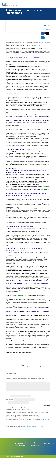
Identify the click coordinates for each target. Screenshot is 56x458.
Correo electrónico (9, 399)
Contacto (12, 5)
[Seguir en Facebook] (43, 33)
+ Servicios (38, 2)
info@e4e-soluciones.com (20, 445)
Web (6, 402)
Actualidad (4, 5)
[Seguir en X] (47, 33)
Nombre (7, 395)
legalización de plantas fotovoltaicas (20, 104)
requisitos (32, 45)
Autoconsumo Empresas (13, 2)
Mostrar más (15, 168)
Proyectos (45, 2)
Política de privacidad (49, 443)
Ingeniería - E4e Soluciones (18, 456)
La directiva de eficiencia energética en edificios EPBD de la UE (12, 366)
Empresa (3, 2)
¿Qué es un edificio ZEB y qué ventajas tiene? (27, 366)
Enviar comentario (47, 405)
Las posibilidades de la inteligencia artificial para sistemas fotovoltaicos (43, 366)
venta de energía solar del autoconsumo (27, 218)
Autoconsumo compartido (28, 2)
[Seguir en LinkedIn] (43, 37)
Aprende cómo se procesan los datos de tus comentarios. (33, 426)
